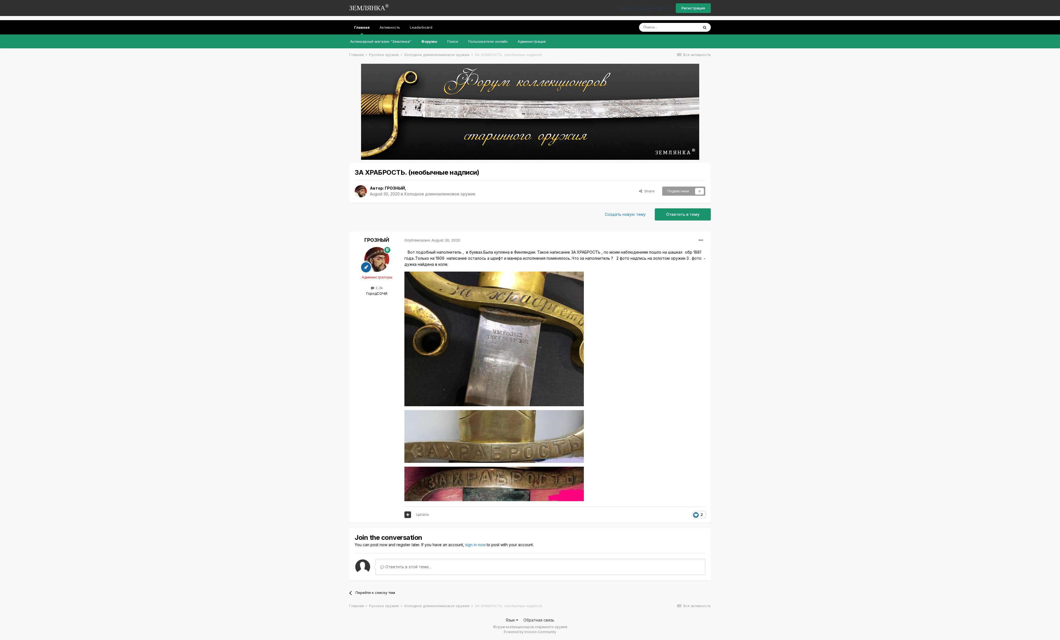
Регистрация (693, 8)
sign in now (475, 544)
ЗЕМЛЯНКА (369, 7)
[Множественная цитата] (407, 514)
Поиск (452, 41)
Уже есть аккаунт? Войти (643, 8)
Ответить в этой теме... (407, 566)
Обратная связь (538, 620)
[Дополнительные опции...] (700, 240)
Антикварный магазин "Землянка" (380, 41)
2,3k (378, 288)
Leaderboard (421, 27)
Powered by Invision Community (530, 632)
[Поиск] (705, 27)
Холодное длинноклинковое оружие (439, 194)
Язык (511, 620)
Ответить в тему (682, 214)
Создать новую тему (625, 214)
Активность (390, 27)
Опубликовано (432, 240)
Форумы (429, 41)
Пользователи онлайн (488, 41)
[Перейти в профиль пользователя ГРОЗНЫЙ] (361, 191)
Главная (362, 27)
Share (648, 191)
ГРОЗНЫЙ (395, 188)
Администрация (532, 41)
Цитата (422, 514)
